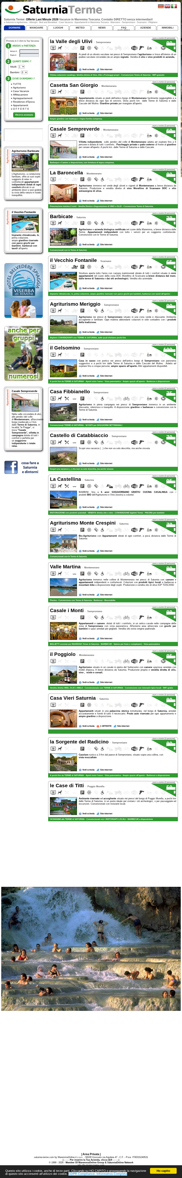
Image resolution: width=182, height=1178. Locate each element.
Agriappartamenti (22, 98)
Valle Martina (66, 566)
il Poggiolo (63, 654)
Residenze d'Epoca (24, 101)
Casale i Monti (67, 610)
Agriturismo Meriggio (76, 304)
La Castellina (66, 479)
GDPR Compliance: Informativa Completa (97, 1174)
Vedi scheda (88, 69)
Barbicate (62, 216)
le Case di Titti (67, 785)
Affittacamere (20, 94)
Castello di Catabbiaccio (79, 435)
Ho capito (163, 1171)
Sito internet (106, 69)
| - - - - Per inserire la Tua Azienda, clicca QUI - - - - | (91, 1160)
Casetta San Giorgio (74, 85)
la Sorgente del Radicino (80, 742)
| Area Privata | (91, 1154)
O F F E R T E (21, 108)
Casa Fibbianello (70, 391)
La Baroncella (67, 172)
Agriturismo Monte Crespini (83, 523)
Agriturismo (19, 87)
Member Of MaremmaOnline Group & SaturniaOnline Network (99, 1162)
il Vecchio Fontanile (24, 212)
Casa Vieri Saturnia (73, 698)
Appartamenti (20, 105)
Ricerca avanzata (24, 115)
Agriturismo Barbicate (25, 150)
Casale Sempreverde (24, 391)
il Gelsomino (66, 348)
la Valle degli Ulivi (72, 41)
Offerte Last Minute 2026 (42, 19)
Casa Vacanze (21, 91)
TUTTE (17, 84)
